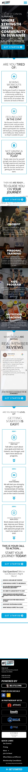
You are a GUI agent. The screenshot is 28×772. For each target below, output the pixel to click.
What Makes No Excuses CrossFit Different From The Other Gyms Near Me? (14, 595)
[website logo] (10, 2)
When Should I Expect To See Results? (14, 583)
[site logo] (8, 663)
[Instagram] (8, 695)
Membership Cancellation (12, 760)
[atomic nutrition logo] (14, 705)
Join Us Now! (7, 753)
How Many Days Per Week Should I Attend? (14, 600)
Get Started (7, 743)
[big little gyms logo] (14, 685)
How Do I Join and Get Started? (12, 580)
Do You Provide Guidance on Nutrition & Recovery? (12, 587)
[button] (2, 370)
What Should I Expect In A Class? (13, 607)
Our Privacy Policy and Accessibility (14, 763)
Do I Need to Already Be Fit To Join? (14, 591)
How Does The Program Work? (12, 604)
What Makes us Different (12, 757)
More (5, 750)
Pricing (5, 747)
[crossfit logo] (14, 712)
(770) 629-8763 (6, 677)
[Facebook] (3, 695)
